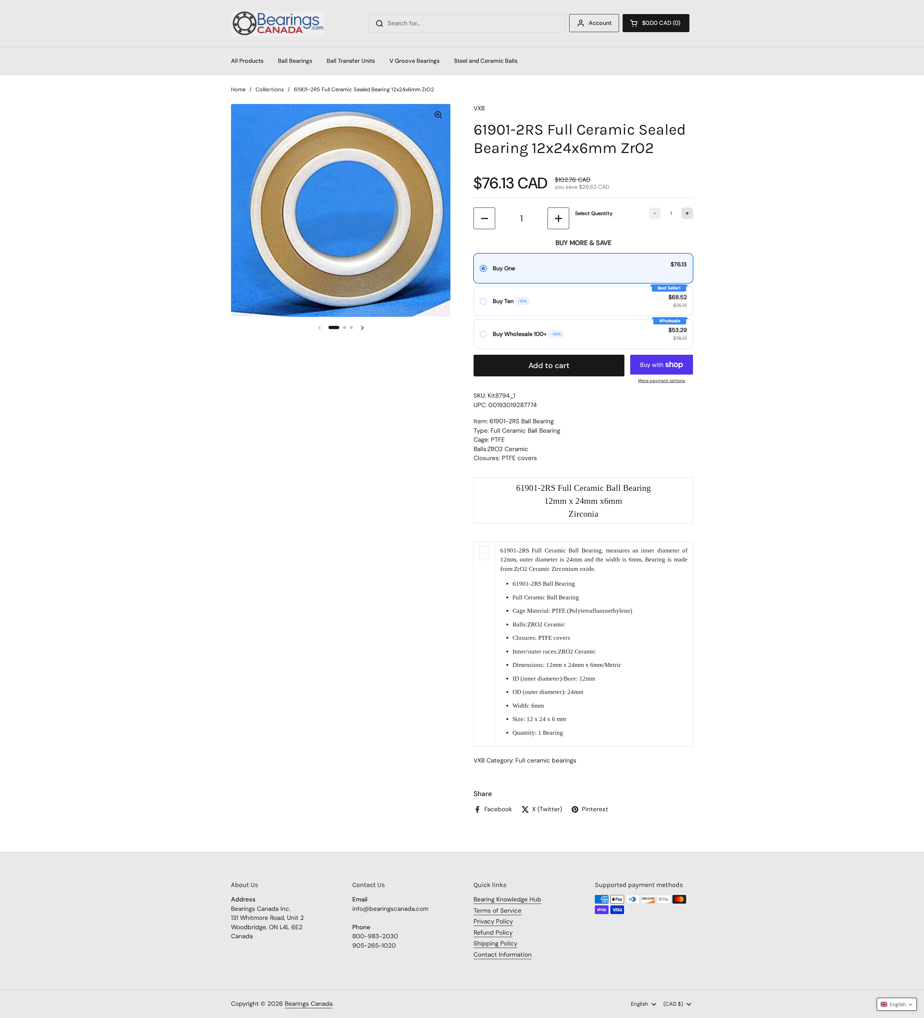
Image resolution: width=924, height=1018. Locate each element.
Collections (270, 89)
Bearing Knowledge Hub (507, 899)
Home (238, 89)
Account (600, 23)
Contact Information (503, 954)
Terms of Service (498, 910)
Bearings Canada (308, 1004)
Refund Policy (493, 932)
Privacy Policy (493, 921)
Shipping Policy (495, 943)
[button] (656, 23)
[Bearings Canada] (277, 23)
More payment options (661, 381)
